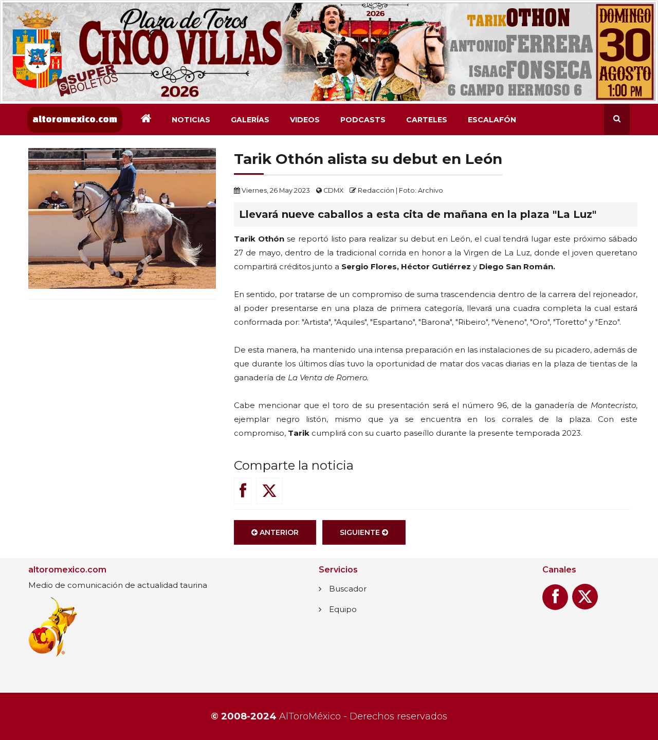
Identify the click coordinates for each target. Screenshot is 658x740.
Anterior (278, 532)
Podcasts (363, 119)
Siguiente (361, 532)
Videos (305, 119)
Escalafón (492, 119)
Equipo (343, 609)
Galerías (250, 119)
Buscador (348, 589)
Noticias (191, 119)
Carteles (426, 119)
